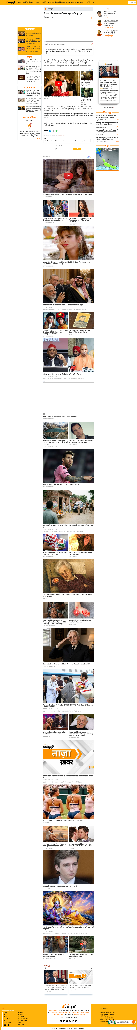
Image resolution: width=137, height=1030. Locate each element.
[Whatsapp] (56, 131)
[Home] (46, 8)
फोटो (5, 1014)
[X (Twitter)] (91, 26)
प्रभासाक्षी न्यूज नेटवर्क (48, 44)
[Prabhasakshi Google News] (92, 44)
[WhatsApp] (91, 29)
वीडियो (6, 1017)
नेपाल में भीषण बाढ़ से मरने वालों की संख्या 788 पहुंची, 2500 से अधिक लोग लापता (80, 986)
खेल (118, 120)
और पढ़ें (38, 138)
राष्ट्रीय (19, 2)
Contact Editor (104, 1021)
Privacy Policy (22, 1020)
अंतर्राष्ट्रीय (25, 2)
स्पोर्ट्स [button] (37, 2)
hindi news (64, 141)
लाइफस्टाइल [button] (69, 2)
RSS (19, 1022)
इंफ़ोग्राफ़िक (7, 1018)
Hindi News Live (58, 1014)
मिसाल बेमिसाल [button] (59, 2)
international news (73, 141)
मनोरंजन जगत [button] (79, 2)
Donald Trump (55, 141)
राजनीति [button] (87, 2)
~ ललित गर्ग (107, 17)
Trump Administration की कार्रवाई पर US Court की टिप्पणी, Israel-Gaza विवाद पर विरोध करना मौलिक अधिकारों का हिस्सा (56, 987)
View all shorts (108, 107)
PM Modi (47, 141)
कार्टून (5, 1021)
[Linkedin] (67, 1021)
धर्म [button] (93, 2)
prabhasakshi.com (79, 1014)
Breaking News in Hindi (71, 1012)
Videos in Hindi (85, 1012)
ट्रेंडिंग (29, 57)
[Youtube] (73, 1021)
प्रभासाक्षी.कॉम (53, 1010)
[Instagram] (70, 1021)
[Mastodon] (76, 1021)
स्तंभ (107, 9)
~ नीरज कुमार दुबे (108, 27)
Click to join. (61, 135)
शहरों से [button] (50, 2)
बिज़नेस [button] (31, 2)
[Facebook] (91, 23)
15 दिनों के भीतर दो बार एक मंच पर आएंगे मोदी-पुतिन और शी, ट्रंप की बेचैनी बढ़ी (111, 32)
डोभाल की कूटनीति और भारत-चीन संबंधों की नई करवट (110, 13)
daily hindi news (85, 141)
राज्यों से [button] (44, 2)
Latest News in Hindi (57, 1012)
